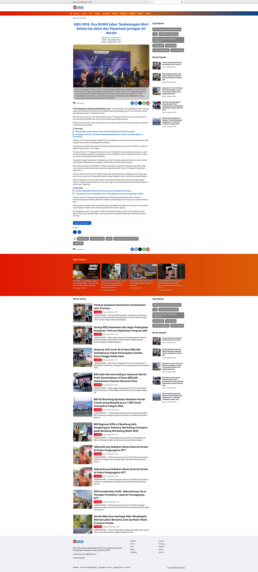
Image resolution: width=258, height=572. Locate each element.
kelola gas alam (97, 239)
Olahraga (123, 13)
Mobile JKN (171, 45)
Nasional (76, 13)
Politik (84, 13)
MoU (109, 239)
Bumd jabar (83, 239)
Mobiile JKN (158, 45)
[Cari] (182, 2)
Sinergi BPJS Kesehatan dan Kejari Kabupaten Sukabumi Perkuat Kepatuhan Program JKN (172, 77)
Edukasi (115, 13)
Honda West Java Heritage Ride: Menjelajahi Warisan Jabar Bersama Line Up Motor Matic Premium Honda (120, 520)
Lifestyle (132, 13)
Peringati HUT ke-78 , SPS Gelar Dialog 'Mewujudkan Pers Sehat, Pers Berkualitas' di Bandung (109, 135)
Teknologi (105, 13)
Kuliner (148, 13)
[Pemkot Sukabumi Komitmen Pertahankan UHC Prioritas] (157, 66)
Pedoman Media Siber (88, 567)
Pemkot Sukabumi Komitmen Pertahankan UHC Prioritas (172, 63)
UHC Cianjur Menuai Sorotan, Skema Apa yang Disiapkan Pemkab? (141, 283)
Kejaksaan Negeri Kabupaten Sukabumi (165, 40)
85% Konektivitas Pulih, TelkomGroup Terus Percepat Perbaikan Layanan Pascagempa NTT (120, 495)
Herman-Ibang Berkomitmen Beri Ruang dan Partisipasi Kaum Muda (103, 191)
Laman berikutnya (81, 223)
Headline (98, 312)
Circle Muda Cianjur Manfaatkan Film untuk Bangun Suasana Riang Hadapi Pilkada (109, 194)
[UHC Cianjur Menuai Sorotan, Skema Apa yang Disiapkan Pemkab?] (143, 271)
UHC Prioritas (177, 50)
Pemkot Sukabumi (161, 50)
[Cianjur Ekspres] (78, 8)
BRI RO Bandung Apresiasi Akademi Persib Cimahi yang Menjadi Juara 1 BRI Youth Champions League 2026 (172, 121)
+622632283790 (79, 558)
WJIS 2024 (78, 243)
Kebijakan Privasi (105, 567)
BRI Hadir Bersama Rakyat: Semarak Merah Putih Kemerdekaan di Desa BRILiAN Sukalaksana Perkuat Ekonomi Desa (172, 106)
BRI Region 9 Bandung (168, 34)
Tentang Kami (118, 567)
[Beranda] (71, 13)
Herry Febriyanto (114, 37)
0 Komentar (79, 103)
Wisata (140, 13)
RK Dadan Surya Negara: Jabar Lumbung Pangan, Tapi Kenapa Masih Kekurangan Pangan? (85, 283)
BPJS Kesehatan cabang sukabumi (167, 29)
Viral (90, 13)
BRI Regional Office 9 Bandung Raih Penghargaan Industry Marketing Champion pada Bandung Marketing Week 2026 (121, 427)
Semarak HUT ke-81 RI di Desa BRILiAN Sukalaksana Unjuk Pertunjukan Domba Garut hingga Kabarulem (172, 91)
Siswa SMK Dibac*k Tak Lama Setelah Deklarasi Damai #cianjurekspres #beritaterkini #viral (170, 284)
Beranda (76, 18)
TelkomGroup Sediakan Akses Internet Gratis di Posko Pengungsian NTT (121, 448)
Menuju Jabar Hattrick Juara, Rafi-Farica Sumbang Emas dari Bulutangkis (105, 131)
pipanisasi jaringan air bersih (126, 239)
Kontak (127, 567)
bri (155, 34)
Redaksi (76, 567)
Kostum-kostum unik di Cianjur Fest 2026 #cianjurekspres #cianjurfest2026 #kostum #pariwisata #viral (114, 284)
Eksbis (97, 13)
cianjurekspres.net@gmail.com (85, 554)
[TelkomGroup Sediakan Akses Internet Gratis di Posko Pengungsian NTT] (82, 454)
